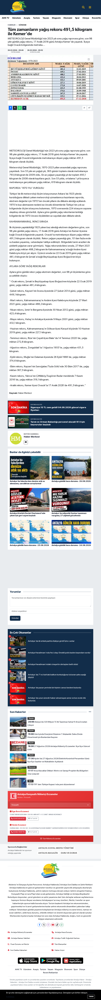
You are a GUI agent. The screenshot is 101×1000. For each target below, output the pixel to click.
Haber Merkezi (32, 437)
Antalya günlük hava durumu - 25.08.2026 (29, 545)
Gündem (16, 18)
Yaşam (46, 18)
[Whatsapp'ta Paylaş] (19, 108)
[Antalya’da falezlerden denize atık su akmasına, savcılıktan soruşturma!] (30, 468)
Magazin (56, 18)
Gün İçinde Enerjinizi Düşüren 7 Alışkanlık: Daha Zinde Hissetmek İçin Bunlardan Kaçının (54, 735)
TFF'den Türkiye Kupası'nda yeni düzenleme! (51, 784)
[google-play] (50, 961)
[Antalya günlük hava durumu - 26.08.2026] (71, 468)
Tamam (91, 996)
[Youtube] (53, 925)
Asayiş (27, 18)
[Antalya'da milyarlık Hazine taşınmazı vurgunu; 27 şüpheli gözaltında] (71, 500)
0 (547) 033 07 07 (19, 818)
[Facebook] (39, 925)
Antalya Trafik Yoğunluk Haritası (67, 938)
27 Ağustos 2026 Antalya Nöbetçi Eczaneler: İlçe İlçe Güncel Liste (58, 748)
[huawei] (73, 961)
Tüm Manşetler (60, 944)
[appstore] (28, 961)
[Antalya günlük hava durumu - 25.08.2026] (30, 532)
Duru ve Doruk (69, 853)
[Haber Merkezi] (16, 438)
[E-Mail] (26, 442)
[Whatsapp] (62, 925)
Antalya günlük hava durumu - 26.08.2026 (71, 481)
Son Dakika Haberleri (18, 950)
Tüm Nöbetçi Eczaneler (52, 839)
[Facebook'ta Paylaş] (10, 108)
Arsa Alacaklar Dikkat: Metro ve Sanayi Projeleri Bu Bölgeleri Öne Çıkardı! (57, 772)
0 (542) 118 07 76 (18, 832)
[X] (44, 925)
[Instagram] (48, 925)
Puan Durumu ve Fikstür (20, 944)
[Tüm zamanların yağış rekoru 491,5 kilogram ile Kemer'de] (50, 80)
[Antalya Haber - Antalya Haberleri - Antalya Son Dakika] (18, 7)
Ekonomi (68, 18)
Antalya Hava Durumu (63, 932)
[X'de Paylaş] (15, 108)
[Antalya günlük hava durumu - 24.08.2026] (71, 532)
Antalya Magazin (48, 853)
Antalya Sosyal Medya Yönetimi (56, 848)
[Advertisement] (54, 129)
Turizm (36, 18)
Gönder (15, 618)
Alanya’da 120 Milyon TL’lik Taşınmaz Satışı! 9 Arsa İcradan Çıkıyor (57, 723)
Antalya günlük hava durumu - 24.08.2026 (71, 545)
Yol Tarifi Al (33, 818)
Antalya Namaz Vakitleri (20, 938)
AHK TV (5, 18)
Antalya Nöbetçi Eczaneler (21, 932)
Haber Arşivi (59, 950)
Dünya (86, 18)
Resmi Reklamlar (50, 973)
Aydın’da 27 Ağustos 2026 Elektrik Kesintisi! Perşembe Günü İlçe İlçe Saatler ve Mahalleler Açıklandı (58, 760)
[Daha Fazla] (24, 108)
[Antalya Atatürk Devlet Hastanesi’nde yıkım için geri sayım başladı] (30, 500)
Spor (77, 18)
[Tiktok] (57, 925)
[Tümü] (90, 712)
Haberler (12, 25)
